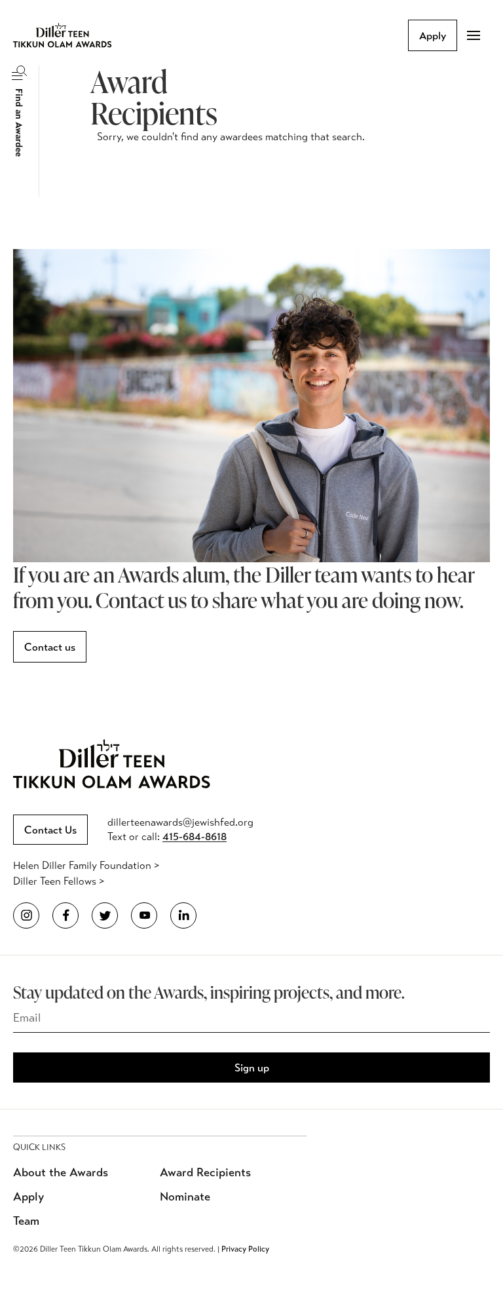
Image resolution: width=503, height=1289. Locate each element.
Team (26, 1221)
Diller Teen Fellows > (58, 881)
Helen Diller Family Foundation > (86, 865)
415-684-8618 (194, 836)
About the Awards (60, 1172)
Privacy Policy (245, 1249)
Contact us (49, 647)
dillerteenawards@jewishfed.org (180, 822)
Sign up (251, 1068)
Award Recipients (205, 1172)
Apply (432, 35)
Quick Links (39, 1147)
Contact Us (50, 830)
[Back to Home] (72, 35)
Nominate (185, 1196)
